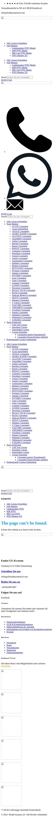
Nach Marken (12, 224)
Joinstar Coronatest (20, 273)
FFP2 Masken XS (19, 55)
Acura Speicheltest (20, 229)
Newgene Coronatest (21, 288)
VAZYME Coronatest (21, 305)
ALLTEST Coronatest (21, 236)
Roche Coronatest (19, 293)
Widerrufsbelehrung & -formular (20, 627)
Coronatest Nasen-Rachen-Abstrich (32, 337)
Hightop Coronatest (20, 263)
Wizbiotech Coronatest (21, 317)
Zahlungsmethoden (15, 652)
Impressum (11, 650)
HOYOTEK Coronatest (22, 268)
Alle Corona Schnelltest (17, 43)
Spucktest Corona (19, 327)
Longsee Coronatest (20, 283)
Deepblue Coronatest (21, 253)
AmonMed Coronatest (21, 239)
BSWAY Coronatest (20, 248)
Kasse (9, 645)
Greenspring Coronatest (22, 261)
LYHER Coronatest (20, 285)
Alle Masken (12, 46)
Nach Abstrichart (14, 322)
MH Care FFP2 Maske (22, 53)
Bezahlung (5, 666)
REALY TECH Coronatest (23, 290)
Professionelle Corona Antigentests (21, 339)
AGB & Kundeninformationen (20, 624)
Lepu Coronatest (19, 278)
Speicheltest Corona (20, 330)
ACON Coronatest (20, 226)
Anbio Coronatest (19, 241)
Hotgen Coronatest (20, 266)
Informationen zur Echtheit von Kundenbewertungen (29, 629)
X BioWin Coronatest (21, 320)
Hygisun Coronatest (20, 271)
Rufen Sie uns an (10, 581)
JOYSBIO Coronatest (21, 275)
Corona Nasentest (19, 332)
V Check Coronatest (20, 302)
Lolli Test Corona (19, 325)
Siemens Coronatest (20, 300)
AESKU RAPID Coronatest (24, 234)
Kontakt (10, 632)
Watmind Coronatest (20, 315)
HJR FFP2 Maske (19, 50)
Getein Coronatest (19, 258)
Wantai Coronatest (20, 312)
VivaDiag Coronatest (21, 310)
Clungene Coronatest (21, 251)
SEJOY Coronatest (20, 298)
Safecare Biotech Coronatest (24, 295)
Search (4, 77)
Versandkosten (13, 648)
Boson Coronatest (19, 246)
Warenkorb (11, 643)
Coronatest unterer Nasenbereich (31, 334)
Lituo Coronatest (19, 280)
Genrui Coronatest (20, 256)
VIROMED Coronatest (22, 307)
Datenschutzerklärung (16, 622)
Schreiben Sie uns (11, 571)
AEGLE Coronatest (20, 231)
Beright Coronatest (20, 243)
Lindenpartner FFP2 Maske (24, 48)
